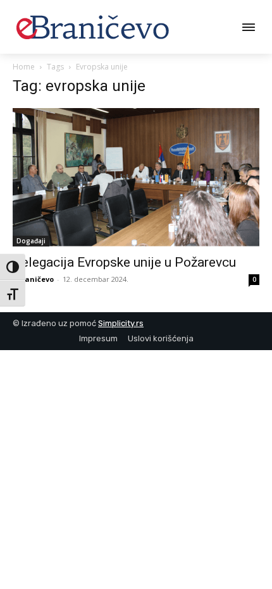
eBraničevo (33, 279)
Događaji (31, 240)
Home (24, 66)
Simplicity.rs (121, 323)
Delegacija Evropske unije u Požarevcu (124, 262)
